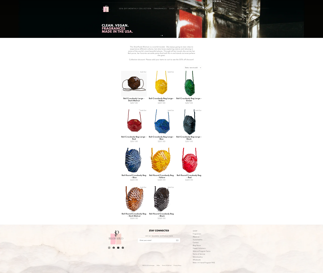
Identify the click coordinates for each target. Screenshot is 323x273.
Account (201, 9)
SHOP (195, 231)
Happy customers (199, 248)
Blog (193, 8)
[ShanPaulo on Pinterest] (123, 248)
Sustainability (198, 239)
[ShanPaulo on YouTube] (118, 248)
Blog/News (197, 245)
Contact (196, 242)
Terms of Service (199, 254)
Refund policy (198, 257)
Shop (172, 8)
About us (196, 237)
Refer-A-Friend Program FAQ (204, 262)
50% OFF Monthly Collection (135, 8)
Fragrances (160, 8)
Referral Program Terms (202, 251)
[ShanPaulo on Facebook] (114, 248)
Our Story (182, 8)
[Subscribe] (177, 240)
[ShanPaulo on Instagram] (109, 248)
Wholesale (197, 260)
